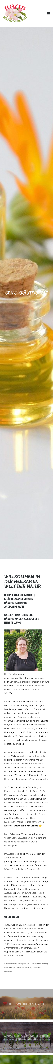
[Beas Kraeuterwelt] (15, 13)
